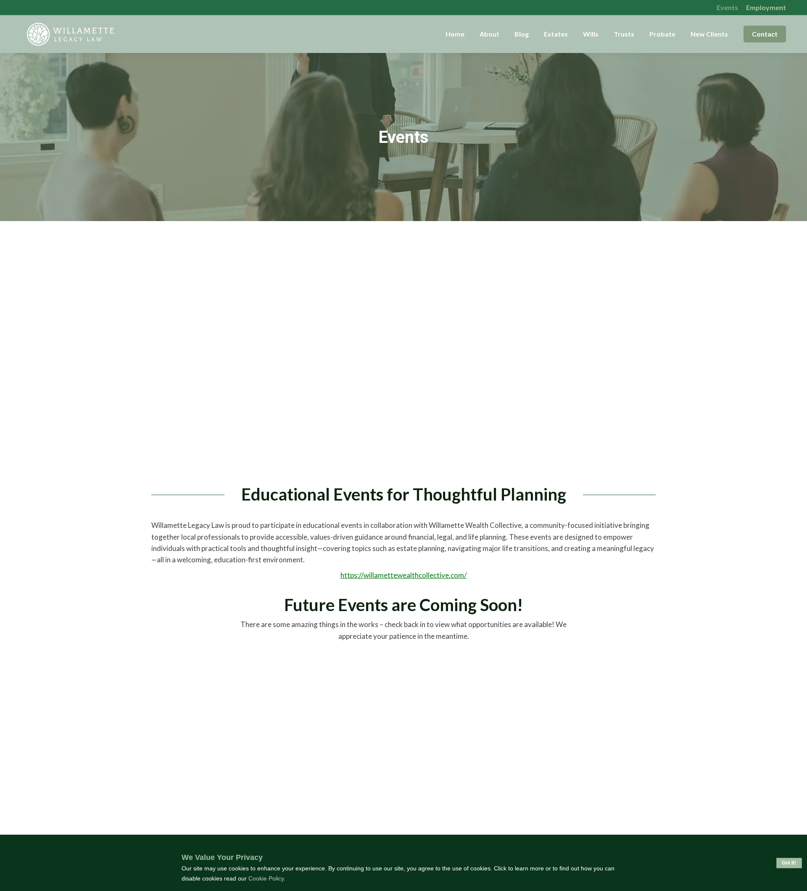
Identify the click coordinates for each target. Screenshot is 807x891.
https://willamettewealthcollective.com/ (403, 575)
